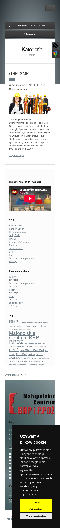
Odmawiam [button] (36, 509)
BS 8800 (22, 322)
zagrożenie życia (37, 364)
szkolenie (12, 364)
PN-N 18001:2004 (34, 350)
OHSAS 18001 (16, 248)
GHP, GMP (19, 73)
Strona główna (12, 374)
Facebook (31, 33)
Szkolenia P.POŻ (39, 361)
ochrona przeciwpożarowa (35, 343)
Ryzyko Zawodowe (18, 232)
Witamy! (13, 261)
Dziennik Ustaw (32, 322)
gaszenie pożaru (15, 326)
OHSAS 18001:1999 (41, 346)
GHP (25, 326)
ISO (41, 326)
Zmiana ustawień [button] (36, 516)
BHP (11, 251)
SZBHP (17, 361)
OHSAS (12, 346)
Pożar (12, 254)
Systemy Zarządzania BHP (22, 241)
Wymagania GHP (24, 364)
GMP (29, 326)
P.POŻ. (14, 349)
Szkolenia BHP (16, 228)
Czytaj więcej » (16, 155)
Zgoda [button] (36, 502)
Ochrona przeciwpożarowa (21, 258)
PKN (22, 350)
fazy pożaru (43, 322)
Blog (12, 79)
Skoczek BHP (25, 358)
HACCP (13, 238)
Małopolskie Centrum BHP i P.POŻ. (25, 337)
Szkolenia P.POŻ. (17, 225)
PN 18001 (14, 245)
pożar (31, 354)
